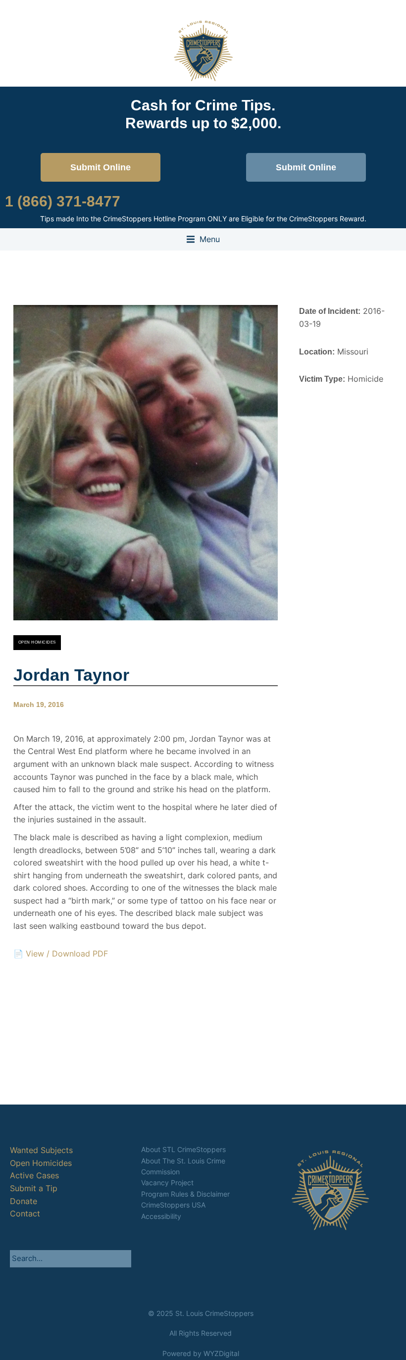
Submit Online (100, 167)
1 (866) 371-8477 (62, 201)
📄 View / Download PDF (60, 953)
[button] (203, 239)
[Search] (123, 1258)
